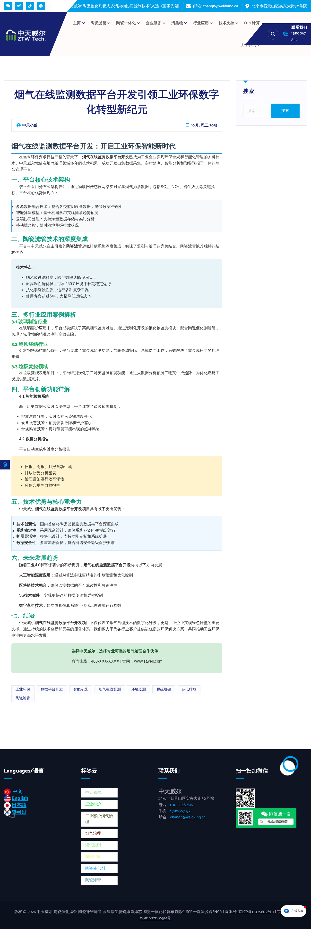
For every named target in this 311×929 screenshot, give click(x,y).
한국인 (19, 814)
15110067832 (180, 813)
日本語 (19, 807)
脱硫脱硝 (163, 691)
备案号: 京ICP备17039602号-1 (249, 913)
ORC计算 (252, 25)
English (20, 800)
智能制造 (80, 691)
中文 (17, 793)
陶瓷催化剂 (95, 870)
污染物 (177, 25)
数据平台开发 (52, 691)
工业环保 (23, 691)
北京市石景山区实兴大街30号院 (284, 7)
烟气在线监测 (110, 691)
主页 (77, 25)
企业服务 (154, 25)
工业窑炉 (93, 806)
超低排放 (189, 691)
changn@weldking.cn (188, 819)
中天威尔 (93, 794)
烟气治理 (93, 835)
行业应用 (201, 25)
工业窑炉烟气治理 (99, 820)
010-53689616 (181, 806)
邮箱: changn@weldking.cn (231, 7)
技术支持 (226, 25)
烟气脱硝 (93, 847)
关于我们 (248, 46)
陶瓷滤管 (23, 700)
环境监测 (138, 691)
